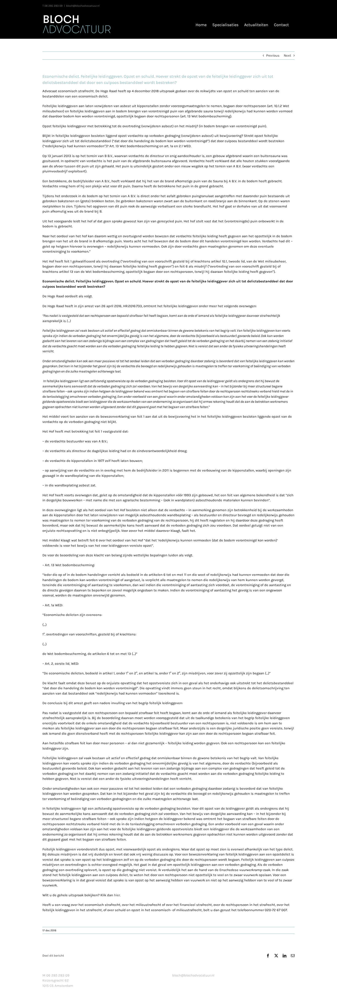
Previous (272, 55)
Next (287, 55)
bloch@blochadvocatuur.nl (82, 5)
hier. (117, 895)
